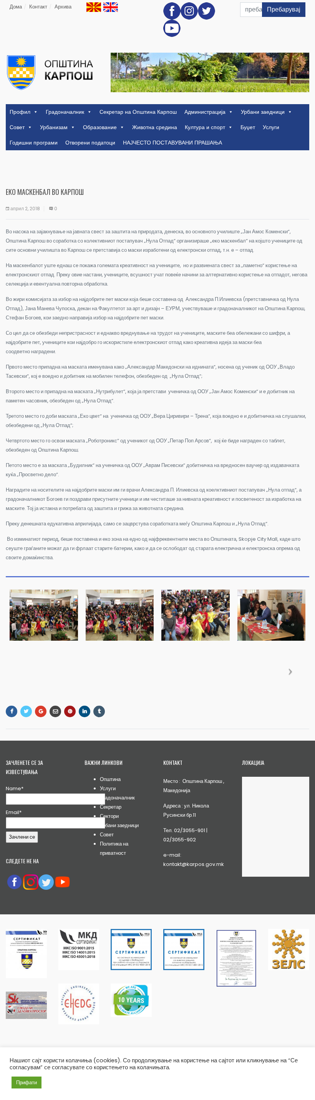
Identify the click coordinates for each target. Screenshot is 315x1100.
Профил (20, 112)
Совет (17, 127)
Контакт (38, 6)
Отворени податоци (90, 142)
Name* (14, 788)
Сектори (109, 816)
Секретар (110, 807)
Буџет (247, 127)
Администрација (204, 112)
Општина (110, 779)
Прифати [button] (26, 1082)
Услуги (271, 127)
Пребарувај (283, 9)
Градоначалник (65, 112)
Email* (14, 812)
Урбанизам (54, 127)
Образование (100, 127)
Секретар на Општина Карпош (138, 112)
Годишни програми (34, 142)
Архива (63, 6)
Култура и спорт (205, 127)
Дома (16, 6)
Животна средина (154, 127)
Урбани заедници (263, 112)
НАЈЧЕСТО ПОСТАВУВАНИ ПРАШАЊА (172, 142)
